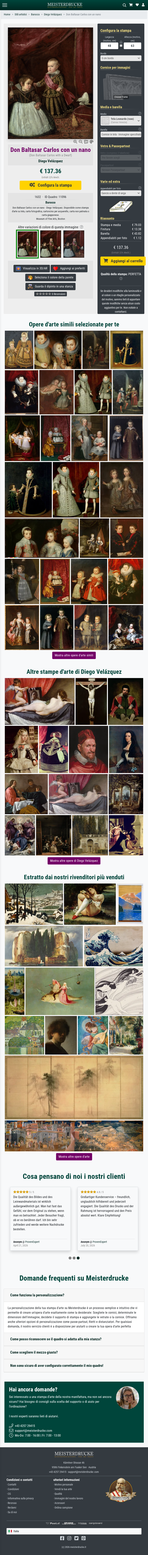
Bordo (103, 53)
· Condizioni (13, 1489)
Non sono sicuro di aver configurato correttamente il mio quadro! (56, 1365)
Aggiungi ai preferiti (71, 268)
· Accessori (59, 1503)
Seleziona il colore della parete (52, 277)
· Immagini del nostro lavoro (68, 1498)
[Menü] (4, 5)
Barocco (35, 14)
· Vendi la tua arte (62, 1489)
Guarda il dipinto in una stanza (53, 286)
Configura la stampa (53, 185)
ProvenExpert (32, 1242)
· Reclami (11, 1507)
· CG (9, 1493)
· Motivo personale (63, 1484)
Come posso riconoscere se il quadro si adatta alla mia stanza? (56, 1339)
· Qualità (57, 1493)
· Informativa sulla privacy (20, 1498)
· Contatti (11, 1484)
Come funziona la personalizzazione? (37, 1295)
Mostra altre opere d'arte (74, 1156)
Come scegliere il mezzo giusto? (34, 1352)
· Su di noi (12, 1512)
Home (7, 14)
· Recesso (12, 1503)
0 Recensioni (58, 294)
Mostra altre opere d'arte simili (74, 655)
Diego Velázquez (53, 14)
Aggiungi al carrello (125, 261)
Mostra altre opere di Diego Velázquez (74, 861)
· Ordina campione (63, 1507)
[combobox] (121, 58)
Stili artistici (21, 14)
